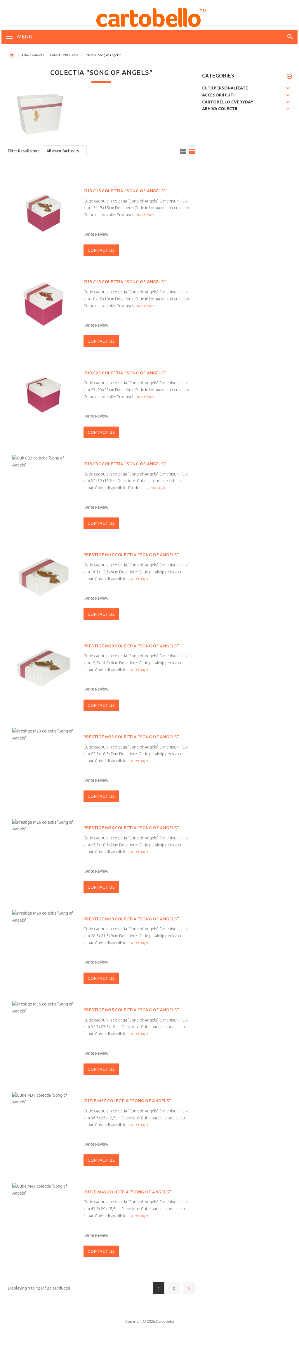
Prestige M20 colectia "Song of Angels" (131, 646)
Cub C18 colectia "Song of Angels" (125, 281)
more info (144, 214)
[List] (192, 151)
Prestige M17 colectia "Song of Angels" (131, 554)
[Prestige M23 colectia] (43, 734)
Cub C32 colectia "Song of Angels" (125, 464)
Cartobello (165, 1321)
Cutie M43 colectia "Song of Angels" (127, 1192)
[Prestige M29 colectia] (43, 916)
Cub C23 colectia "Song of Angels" (125, 373)
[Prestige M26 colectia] (43, 825)
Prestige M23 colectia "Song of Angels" (131, 737)
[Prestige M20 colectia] (43, 667)
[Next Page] (189, 1288)
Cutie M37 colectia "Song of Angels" (127, 1100)
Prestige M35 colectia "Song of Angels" (131, 1010)
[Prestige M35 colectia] (43, 1007)
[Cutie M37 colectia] (43, 1098)
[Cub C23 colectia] (43, 394)
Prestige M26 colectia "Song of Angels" (131, 827)
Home (11, 55)
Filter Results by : (23, 151)
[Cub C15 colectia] (43, 212)
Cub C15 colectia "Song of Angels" (125, 191)
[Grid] (183, 151)
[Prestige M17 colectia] (43, 576)
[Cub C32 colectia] (43, 461)
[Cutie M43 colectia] (43, 1189)
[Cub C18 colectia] (43, 303)
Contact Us (101, 250)
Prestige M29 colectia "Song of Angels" (131, 919)
